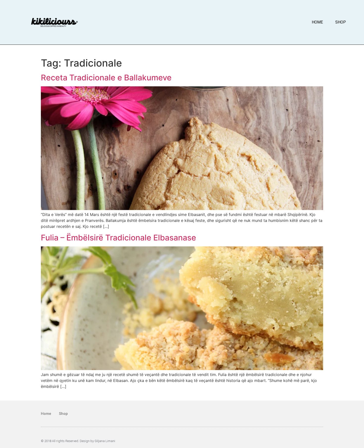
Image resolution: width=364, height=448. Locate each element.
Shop (340, 22)
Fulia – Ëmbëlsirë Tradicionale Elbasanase (118, 237)
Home (317, 22)
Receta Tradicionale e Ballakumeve (106, 77)
